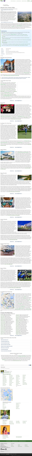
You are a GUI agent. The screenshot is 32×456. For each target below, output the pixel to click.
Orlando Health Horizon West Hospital (23, 152)
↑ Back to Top (12, 100)
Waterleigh (10, 384)
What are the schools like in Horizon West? (5, 344)
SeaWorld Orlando (20, 142)
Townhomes (4, 408)
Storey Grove (4, 383)
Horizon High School (25, 37)
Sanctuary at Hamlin (5, 382)
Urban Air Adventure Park (23, 39)
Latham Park (17, 379)
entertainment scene (6, 39)
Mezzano (23, 379)
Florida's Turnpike (6, 89)
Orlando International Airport (8, 95)
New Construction (4, 406)
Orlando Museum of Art (21, 116)
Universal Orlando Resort (3, 142)
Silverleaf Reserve (24, 382)
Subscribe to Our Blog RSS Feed (7, 447)
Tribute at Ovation (4, 384)
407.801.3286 (4, 446)
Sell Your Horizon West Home (19, 436)
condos (25, 296)
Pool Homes (17, 407)
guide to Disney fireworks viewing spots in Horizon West (11, 75)
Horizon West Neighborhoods (7, 374)
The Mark (26, 45)
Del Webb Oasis (23, 306)
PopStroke (18, 39)
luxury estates (21, 35)
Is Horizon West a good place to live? (5, 341)
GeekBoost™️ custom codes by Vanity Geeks (16, 455)
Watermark (17, 384)
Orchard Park (17, 380)
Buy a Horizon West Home (5, 436)
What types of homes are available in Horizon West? (6, 346)
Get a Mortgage (4, 438)
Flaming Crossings (21, 45)
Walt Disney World (6, 92)
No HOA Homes (17, 406)
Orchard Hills (10, 380)
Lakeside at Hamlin (4, 379)
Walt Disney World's (26, 72)
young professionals (19, 25)
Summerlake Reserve (25, 383)
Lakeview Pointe (11, 379)
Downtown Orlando (13, 34)
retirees (13, 26)
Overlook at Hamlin (4, 381)
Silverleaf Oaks (17, 382)
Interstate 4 (9, 89)
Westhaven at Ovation (25, 384)
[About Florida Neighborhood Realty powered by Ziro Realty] (5, 429)
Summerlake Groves (18, 383)
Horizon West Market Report (19, 437)
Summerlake (10, 383)
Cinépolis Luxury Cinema (14, 39)
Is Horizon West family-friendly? (4, 349)
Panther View (10, 381)
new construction (20, 303)
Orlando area (4, 359)
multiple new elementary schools (6, 38)
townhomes (18, 35)
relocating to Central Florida (22, 356)
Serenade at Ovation (11, 382)
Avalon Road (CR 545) (9, 93)
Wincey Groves (4, 385)
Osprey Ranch (24, 380)
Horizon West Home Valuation (6, 437)
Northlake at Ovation (5, 380)
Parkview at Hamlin (18, 381)
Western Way (9, 94)
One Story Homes (4, 407)
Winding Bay (10, 385)
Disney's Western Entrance (23, 34)
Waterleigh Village (16, 45)
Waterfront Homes (18, 408)
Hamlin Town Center (5, 33)
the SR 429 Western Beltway (9, 88)
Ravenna (23, 381)
